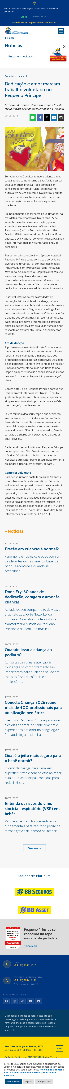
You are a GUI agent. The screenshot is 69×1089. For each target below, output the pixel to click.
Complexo (10, 76)
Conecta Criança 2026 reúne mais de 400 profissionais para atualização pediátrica (33, 707)
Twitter (47, 117)
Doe (58, 55)
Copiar (61, 117)
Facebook (40, 117)
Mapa (59, 1048)
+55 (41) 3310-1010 (24, 965)
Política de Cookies (51, 1069)
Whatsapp (33, 117)
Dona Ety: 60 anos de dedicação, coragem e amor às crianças (32, 597)
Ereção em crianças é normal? (32, 548)
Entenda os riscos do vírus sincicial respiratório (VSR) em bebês (32, 808)
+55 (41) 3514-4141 (24, 980)
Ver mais (34, 848)
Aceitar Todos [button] (13, 1081)
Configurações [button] (44, 1081)
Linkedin (54, 117)
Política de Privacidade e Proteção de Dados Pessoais (30, 1074)
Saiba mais (30, 946)
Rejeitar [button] (28, 1081)
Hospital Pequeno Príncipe (16, 30)
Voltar (10, 37)
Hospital (22, 76)
